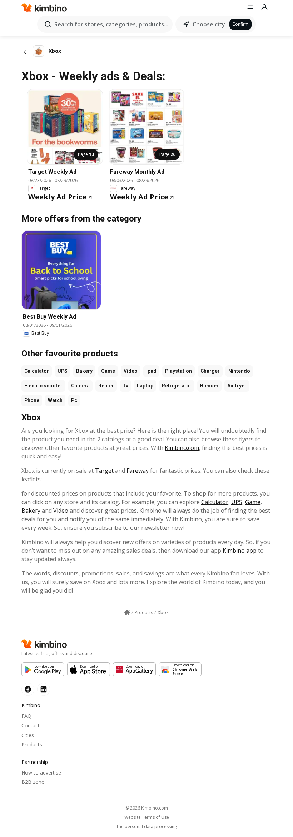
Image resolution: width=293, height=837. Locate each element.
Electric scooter (43, 386)
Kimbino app (240, 550)
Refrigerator (177, 386)
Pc (74, 400)
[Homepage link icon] (127, 612)
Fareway (137, 471)
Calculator (36, 371)
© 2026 (146, 808)
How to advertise (41, 772)
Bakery (84, 371)
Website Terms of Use (146, 817)
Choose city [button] (209, 24)
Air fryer (237, 386)
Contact (30, 725)
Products (31, 744)
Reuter (106, 386)
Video (131, 371)
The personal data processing (146, 827)
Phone (31, 400)
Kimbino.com (182, 448)
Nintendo (239, 371)
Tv (125, 386)
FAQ (26, 715)
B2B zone (32, 781)
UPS (63, 371)
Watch (55, 400)
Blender (209, 386)
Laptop (145, 386)
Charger (210, 371)
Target (104, 471)
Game (108, 371)
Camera (80, 386)
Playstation (178, 371)
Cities (27, 735)
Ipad (151, 371)
